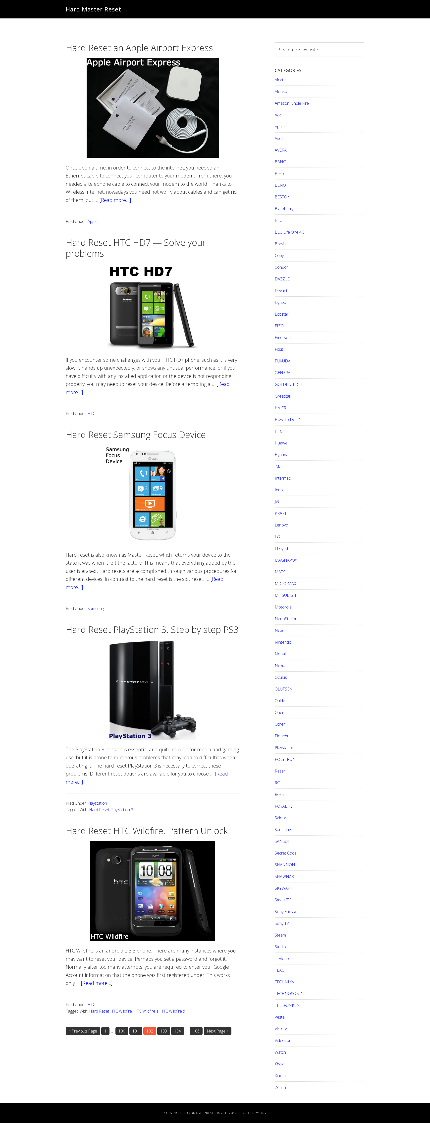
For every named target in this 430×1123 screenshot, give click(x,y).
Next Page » (217, 1031)
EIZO (279, 326)
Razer (280, 771)
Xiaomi (280, 1075)
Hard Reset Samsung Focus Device (136, 435)
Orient (280, 712)
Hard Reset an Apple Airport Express (139, 48)
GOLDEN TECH (288, 384)
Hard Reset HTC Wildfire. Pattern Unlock (147, 831)
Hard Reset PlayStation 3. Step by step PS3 (152, 629)
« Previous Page (83, 1031)
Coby (279, 255)
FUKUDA (282, 361)
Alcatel (280, 80)
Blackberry (284, 208)
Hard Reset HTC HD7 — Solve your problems (136, 247)
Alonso (281, 91)
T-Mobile (282, 958)
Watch (280, 1052)
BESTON (282, 197)
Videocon (283, 1040)
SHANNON (285, 864)
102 (150, 1031)
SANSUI (282, 841)
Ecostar (281, 314)
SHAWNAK (284, 876)
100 (122, 1031)
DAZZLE (282, 279)
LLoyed (281, 548)
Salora (280, 818)
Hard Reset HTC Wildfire (110, 1011)
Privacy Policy (253, 1113)
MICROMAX (285, 583)
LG (277, 536)
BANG (280, 162)
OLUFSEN (284, 689)
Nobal (280, 654)
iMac (279, 466)
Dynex (280, 302)
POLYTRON (285, 759)
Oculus (281, 677)
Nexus (280, 630)
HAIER (280, 408)
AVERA (281, 150)
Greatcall (283, 396)
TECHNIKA (284, 982)
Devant (281, 290)
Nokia (280, 665)
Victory (281, 1029)
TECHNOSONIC (289, 993)
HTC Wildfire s (172, 1011)
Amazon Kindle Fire (292, 103)
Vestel (280, 1017)
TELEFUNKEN (287, 1005)
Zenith (280, 1087)
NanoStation (286, 618)
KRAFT (281, 513)
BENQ (280, 185)
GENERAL (284, 372)
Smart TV (283, 900)
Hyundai (282, 454)
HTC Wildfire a (146, 1011)
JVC (277, 501)
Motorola (283, 607)
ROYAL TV (284, 806)
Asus (279, 138)
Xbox (279, 1064)
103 (164, 1031)
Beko (279, 173)
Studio (280, 947)
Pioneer (282, 736)
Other (280, 724)
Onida (280, 700)
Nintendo (283, 642)
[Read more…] (115, 200)
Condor (281, 267)
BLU (278, 220)
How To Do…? (287, 419)
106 (197, 1031)
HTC (91, 413)
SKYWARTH (285, 888)
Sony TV (282, 923)
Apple (93, 221)
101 (136, 1031)
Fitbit (279, 349)
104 (178, 1031)
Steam (280, 935)
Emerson (283, 337)
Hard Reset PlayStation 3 (111, 809)
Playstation (97, 803)
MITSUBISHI (286, 595)
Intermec (283, 478)
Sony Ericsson (287, 911)
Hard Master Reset (93, 9)
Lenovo (281, 525)
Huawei (281, 443)
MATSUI (282, 572)
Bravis (280, 244)
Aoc (278, 115)
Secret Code (286, 853)
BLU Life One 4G (290, 232)
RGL (278, 782)
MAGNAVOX (286, 560)
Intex (279, 490)
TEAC (279, 970)
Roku (279, 794)
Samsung (96, 608)
